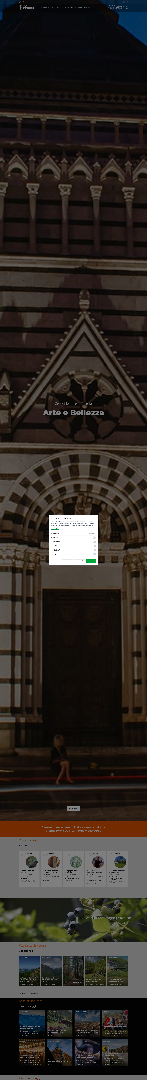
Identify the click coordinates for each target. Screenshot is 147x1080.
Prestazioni (56, 542)
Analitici (56, 546)
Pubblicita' (56, 550)
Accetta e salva (79, 561)
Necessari (56, 533)
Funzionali (56, 537)
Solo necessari (67, 561)
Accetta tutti (91, 561)
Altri (54, 554)
